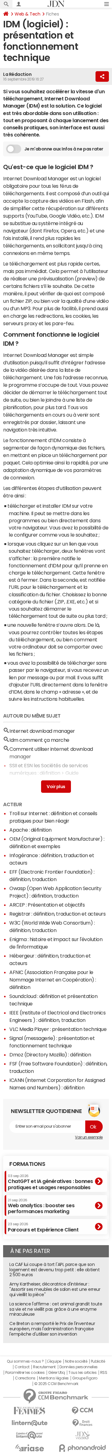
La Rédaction (17, 74)
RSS (103, 1450)
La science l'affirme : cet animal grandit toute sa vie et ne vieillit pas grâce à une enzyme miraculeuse (55, 1386)
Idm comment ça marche (39, 817)
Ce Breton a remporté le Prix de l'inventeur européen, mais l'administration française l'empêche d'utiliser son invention (52, 1406)
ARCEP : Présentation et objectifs (47, 982)
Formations (27, 1242)
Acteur (12, 882)
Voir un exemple (89, 1215)
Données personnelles (78, 1445)
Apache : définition (30, 907)
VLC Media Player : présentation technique (57, 1106)
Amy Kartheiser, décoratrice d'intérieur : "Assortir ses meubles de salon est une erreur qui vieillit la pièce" (54, 1367)
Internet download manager (42, 808)
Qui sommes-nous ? (25, 1439)
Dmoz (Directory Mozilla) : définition (50, 1132)
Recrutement (44, 1445)
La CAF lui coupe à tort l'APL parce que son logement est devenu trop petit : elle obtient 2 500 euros (54, 1347)
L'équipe (54, 1439)
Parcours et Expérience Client (43, 1305)
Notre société (76, 1439)
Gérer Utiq (56, 1450)
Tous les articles (82, 1450)
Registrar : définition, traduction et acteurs (57, 991)
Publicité (98, 1439)
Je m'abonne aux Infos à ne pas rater (63, 149)
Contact (22, 1445)
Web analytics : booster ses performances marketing (41, 1283)
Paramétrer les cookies (24, 1450)
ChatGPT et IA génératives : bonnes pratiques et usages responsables (50, 1259)
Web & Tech (27, 14)
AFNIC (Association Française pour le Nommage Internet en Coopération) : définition (52, 1057)
